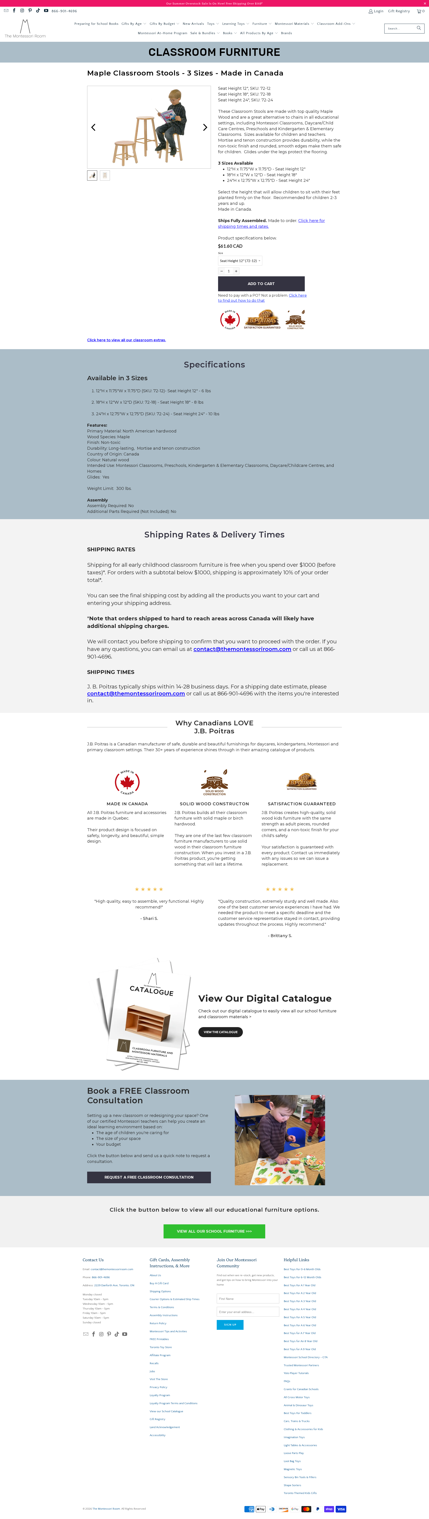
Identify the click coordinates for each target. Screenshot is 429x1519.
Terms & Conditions (162, 1307)
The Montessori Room (106, 1508)
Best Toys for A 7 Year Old (299, 1333)
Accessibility (158, 1435)
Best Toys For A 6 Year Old (300, 1325)
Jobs (152, 1371)
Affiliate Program (160, 1355)
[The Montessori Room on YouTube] (45, 11)
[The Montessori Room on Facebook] (13, 11)
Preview (93, 127)
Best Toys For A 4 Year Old (300, 1309)
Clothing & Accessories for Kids (303, 1429)
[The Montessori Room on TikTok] (37, 11)
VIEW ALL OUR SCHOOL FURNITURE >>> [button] (214, 1231)
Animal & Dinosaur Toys (298, 1405)
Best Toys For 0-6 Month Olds (302, 1269)
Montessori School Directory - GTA (306, 1357)
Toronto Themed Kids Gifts (300, 1493)
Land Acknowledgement (165, 1427)
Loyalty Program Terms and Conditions (174, 1403)
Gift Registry (399, 11)
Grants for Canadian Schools (301, 1389)
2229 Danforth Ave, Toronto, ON (114, 1285)
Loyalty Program (160, 1395)
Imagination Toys (294, 1437)
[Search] (419, 29)
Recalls (154, 1363)
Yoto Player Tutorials (296, 1373)
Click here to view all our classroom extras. (126, 340)
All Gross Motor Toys (297, 1397)
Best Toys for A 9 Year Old (300, 1349)
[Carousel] (149, 127)
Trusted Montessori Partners (301, 1365)
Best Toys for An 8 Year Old (300, 1341)
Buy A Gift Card (159, 1283)
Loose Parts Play (294, 1453)
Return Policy (158, 1323)
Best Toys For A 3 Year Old (300, 1301)
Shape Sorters (292, 1485)
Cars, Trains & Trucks (297, 1421)
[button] (134, 24)
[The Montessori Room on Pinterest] (29, 11)
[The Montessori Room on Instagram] (21, 11)
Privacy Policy (158, 1387)
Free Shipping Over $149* (244, 3)
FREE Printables (159, 1339)
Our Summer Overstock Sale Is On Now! (196, 3)
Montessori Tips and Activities (168, 1331)
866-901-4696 (64, 11)
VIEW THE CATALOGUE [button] (221, 1032)
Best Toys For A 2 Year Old (300, 1293)
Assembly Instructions (164, 1315)
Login (379, 11)
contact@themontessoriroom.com (242, 649)
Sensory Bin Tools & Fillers (300, 1477)
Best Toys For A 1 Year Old (299, 1285)
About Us (155, 1275)
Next (205, 127)
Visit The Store (159, 1379)
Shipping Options (160, 1291)
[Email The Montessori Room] (5, 11)
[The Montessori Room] (25, 29)
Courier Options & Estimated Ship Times (175, 1299)
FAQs (287, 1381)
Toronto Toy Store (161, 1347)
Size (220, 253)
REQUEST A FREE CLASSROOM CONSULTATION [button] (149, 1177)
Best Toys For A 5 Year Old (300, 1317)
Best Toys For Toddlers (297, 1413)
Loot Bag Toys (292, 1461)
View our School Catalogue (166, 1411)
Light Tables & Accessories (300, 1445)
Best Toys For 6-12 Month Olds (302, 1277)
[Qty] (221, 271)
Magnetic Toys (293, 1469)
